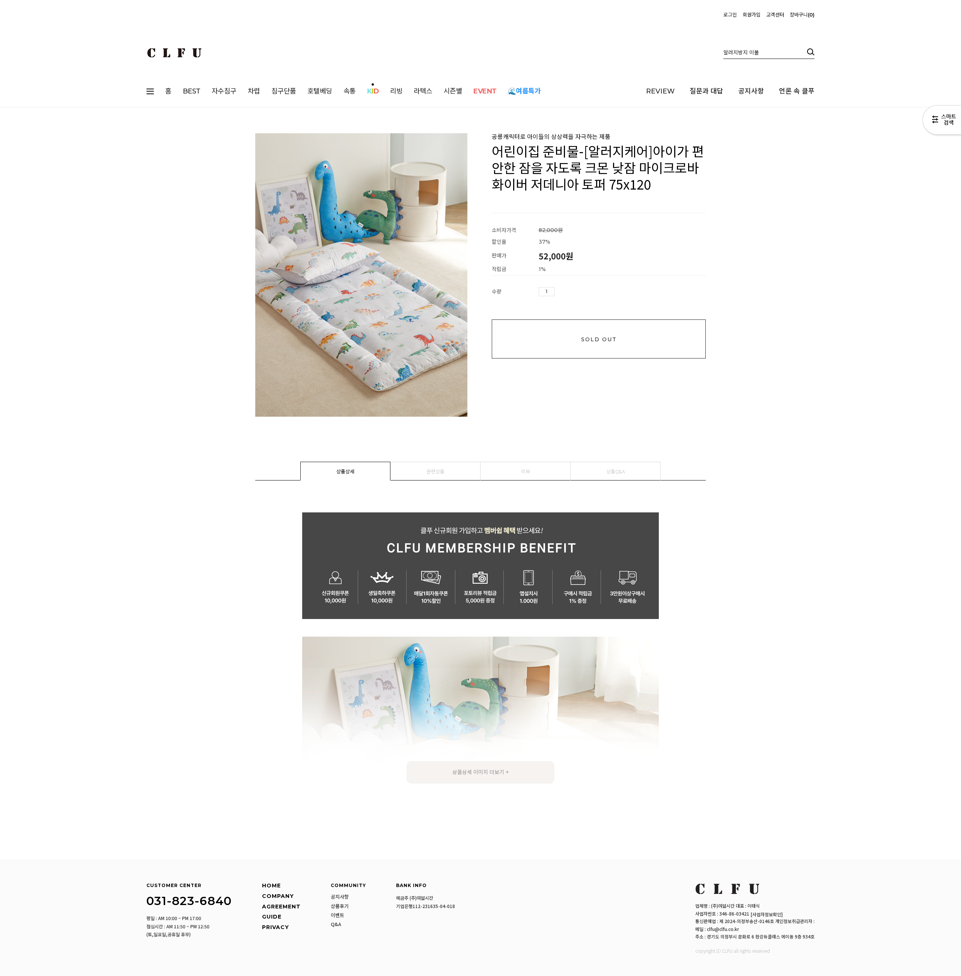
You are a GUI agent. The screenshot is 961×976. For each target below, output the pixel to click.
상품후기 (340, 906)
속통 (349, 91)
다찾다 (941, 121)
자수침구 (224, 91)
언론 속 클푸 (797, 91)
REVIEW (660, 91)
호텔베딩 (319, 91)
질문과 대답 (706, 91)
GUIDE (272, 916)
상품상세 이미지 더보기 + (480, 772)
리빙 (396, 91)
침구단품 (283, 91)
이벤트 (337, 915)
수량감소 (572, 292)
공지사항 (751, 91)
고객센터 (775, 15)
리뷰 (525, 471)
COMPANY (278, 896)
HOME (271, 886)
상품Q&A (615, 471)
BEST (191, 91)
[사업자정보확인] (766, 914)
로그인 (730, 15)
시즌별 (453, 91)
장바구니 (801, 15)
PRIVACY (275, 927)
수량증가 (560, 292)
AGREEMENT (281, 906)
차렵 (254, 91)
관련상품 (435, 471)
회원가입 (752, 15)
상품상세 (345, 471)
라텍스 (423, 91)
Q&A (336, 924)
